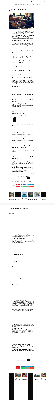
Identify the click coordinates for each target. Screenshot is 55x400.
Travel (22, 197)
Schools (37, 4)
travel (31, 181)
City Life (16, 378)
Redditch (29, 181)
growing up (22, 181)
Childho (15, 181)
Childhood (18, 181)
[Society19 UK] (27, 1)
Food (22, 378)
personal (27, 181)
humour (24, 181)
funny (19, 181)
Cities (39, 4)
